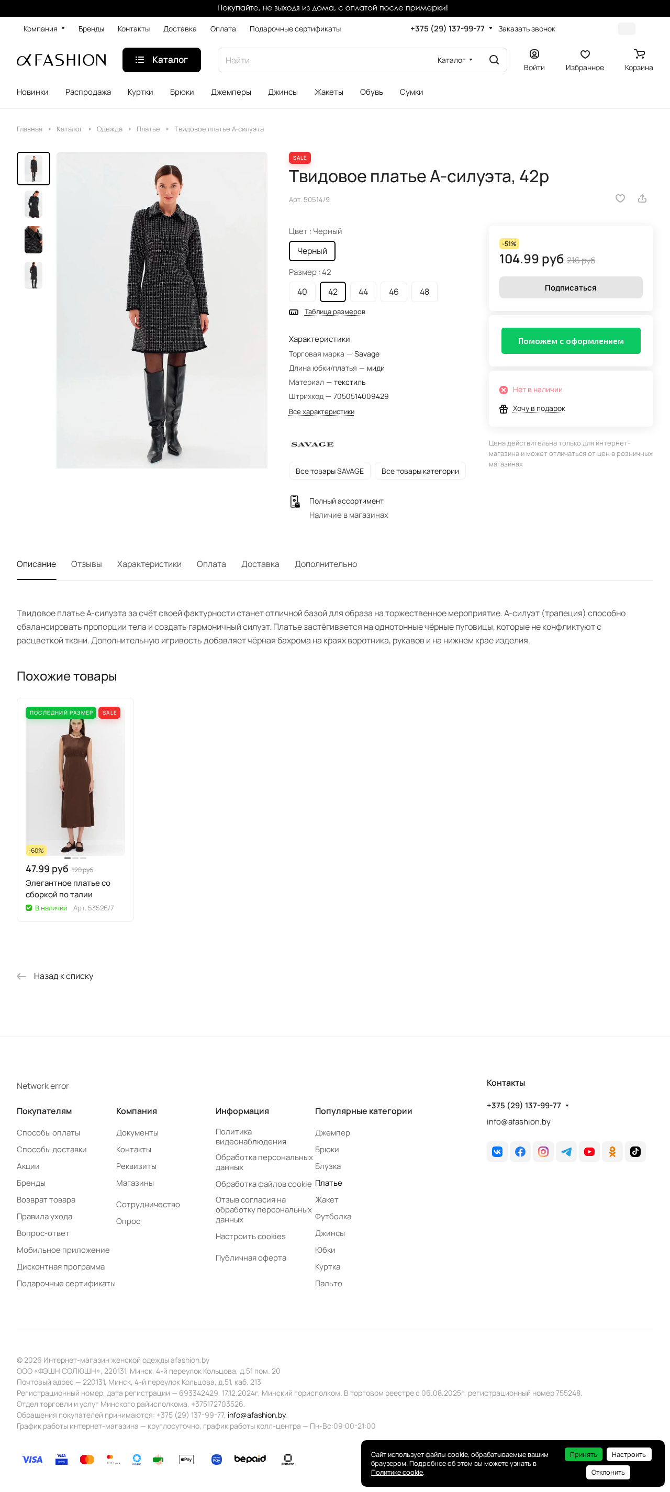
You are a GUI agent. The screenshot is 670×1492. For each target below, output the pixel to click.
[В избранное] (620, 198)
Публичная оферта (251, 1257)
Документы (137, 1132)
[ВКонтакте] (497, 1151)
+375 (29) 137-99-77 (447, 29)
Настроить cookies (251, 1236)
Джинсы (330, 1233)
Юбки (325, 1249)
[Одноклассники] (612, 1151)
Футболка (333, 1216)
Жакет (327, 1199)
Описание (36, 564)
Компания (136, 1111)
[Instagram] (543, 1151)
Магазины (135, 1182)
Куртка (327, 1266)
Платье (328, 1182)
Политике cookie (397, 1472)
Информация (242, 1111)
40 (302, 291)
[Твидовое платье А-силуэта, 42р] (162, 314)
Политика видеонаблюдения (251, 1136)
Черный (312, 251)
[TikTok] (635, 1151)
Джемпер (332, 1132)
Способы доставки (52, 1149)
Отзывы (86, 564)
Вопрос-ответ (43, 1233)
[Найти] (494, 60)
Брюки (327, 1149)
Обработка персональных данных (264, 1162)
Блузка (328, 1166)
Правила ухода (44, 1216)
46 (394, 291)
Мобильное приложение (63, 1249)
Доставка (260, 564)
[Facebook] (520, 1151)
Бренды (31, 1182)
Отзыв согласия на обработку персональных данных (264, 1209)
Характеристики (149, 564)
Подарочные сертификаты (66, 1283)
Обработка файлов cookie (264, 1183)
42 (333, 291)
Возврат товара (46, 1199)
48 (424, 291)
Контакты (133, 1149)
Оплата (211, 564)
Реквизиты (136, 1166)
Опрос (128, 1221)
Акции (28, 1166)
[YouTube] (589, 1151)
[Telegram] (566, 1151)
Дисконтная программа (61, 1266)
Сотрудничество (148, 1204)
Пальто (328, 1283)
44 (363, 291)
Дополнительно (326, 564)
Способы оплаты (48, 1132)
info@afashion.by (519, 1121)
